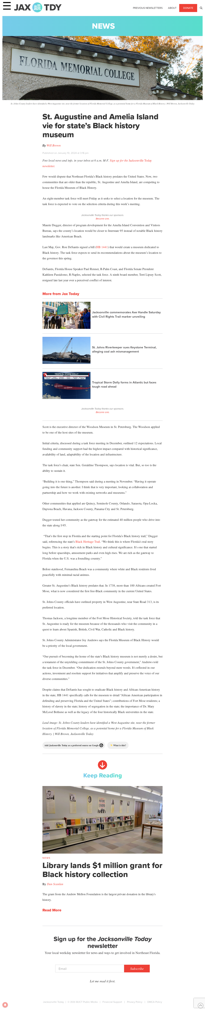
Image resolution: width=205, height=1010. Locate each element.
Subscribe (137, 968)
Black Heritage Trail (87, 541)
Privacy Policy (134, 1002)
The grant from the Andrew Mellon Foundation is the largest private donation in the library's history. (99, 897)
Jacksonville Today (53, 1002)
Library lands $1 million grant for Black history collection (102, 870)
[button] (201, 8)
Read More (51, 910)
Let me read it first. (102, 981)
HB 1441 (102, 247)
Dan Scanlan (55, 884)
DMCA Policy (154, 1002)
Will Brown (54, 145)
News (103, 26)
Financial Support (112, 1002)
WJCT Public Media (87, 1002)
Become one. (102, 218)
